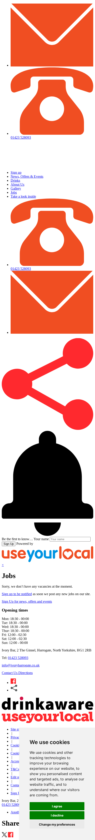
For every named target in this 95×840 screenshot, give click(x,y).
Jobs (14, 192)
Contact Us (10, 673)
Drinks (15, 180)
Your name (41, 539)
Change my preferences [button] (57, 824)
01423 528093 (18, 658)
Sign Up (9, 544)
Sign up (16, 172)
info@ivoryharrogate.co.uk (21, 665)
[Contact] (52, 65)
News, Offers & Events (27, 176)
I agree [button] (57, 806)
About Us (17, 184)
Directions (25, 673)
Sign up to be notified (17, 594)
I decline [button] (57, 815)
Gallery (16, 188)
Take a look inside (23, 196)
